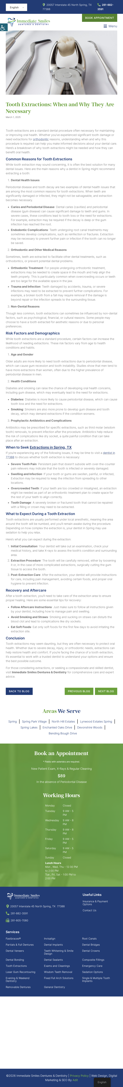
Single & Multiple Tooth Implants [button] (96, 975)
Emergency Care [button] (92, 961)
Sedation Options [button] (92, 967)
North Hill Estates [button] (63, 721)
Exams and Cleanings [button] (57, 961)
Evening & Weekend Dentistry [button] (17, 975)
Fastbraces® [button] (13, 934)
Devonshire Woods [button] (89, 727)
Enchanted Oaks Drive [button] (57, 727)
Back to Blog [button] (19, 691)
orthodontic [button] (41, 139)
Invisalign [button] (49, 934)
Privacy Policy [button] (79, 1071)
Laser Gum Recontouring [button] (20, 967)
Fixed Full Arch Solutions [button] (58, 973)
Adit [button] (75, 1075)
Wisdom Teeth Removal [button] (58, 967)
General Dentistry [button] (54, 982)
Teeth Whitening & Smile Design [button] (58, 948)
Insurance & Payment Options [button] (95, 898)
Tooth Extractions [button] (16, 961)
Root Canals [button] (89, 934)
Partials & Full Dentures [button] (20, 940)
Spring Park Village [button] (34, 721)
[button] (4, 27)
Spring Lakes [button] (28, 727)
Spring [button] (12, 721)
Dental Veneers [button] (15, 946)
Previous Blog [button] (79, 691)
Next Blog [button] (106, 691)
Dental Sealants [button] (53, 955)
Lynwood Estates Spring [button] (96, 721)
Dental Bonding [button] (15, 955)
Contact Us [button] (89, 906)
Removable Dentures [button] (18, 982)
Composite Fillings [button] (93, 955)
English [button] (14, 7)
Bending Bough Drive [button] (63, 733)
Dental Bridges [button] (91, 940)
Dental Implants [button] (53, 940)
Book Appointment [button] (99, 17)
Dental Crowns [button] (91, 946)
